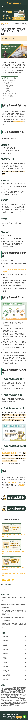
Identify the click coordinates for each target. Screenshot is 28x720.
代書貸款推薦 (20, 691)
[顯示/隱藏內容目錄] (14, 78)
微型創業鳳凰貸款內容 (8, 82)
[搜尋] (2, 589)
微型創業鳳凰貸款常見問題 (9, 97)
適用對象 (8, 83)
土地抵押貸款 (16, 695)
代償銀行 (17, 689)
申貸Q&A (6, 671)
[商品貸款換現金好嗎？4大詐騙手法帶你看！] (11, 544)
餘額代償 (12, 705)
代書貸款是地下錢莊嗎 (9, 693)
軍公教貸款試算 (7, 702)
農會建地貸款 (13, 703)
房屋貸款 (5, 653)
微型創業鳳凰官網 (18, 122)
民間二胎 (15, 700)
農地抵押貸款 (17, 702)
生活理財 (5, 666)
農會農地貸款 (19, 703)
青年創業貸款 (12, 482)
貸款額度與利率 (9, 85)
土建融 (17, 697)
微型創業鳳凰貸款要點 (9, 453)
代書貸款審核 (13, 691)
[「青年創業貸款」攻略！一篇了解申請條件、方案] (11, 528)
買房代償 (18, 700)
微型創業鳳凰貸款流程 (8, 95)
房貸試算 (11, 700)
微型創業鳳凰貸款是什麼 (9, 80)
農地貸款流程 (22, 702)
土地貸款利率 (22, 695)
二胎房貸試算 (4, 688)
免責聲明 (18, 718)
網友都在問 (6, 675)
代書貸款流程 (5, 694)
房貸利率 (7, 700)
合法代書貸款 (5, 695)
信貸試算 (22, 694)
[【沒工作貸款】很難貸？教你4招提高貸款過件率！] (11, 561)
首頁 (2, 23)
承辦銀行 (8, 88)
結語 (4, 98)
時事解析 (5, 662)
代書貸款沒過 (21, 693)
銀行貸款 (5, 679)
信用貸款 (5, 641)
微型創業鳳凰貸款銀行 (8, 584)
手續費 (7, 90)
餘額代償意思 (17, 705)
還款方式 (8, 91)
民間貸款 (21, 485)
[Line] (24, 716)
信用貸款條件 (11, 694)
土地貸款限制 (11, 697)
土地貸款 (5, 649)
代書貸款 (5, 636)
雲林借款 (6, 705)
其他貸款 (6, 23)
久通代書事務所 (14, 3)
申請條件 (8, 86)
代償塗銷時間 (18, 688)
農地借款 (13, 702)
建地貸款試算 (21, 697)
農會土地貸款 (8, 703)
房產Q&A (6, 658)
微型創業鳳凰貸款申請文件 (9, 93)
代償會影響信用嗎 (13, 688)
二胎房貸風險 (10, 688)
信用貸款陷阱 (17, 694)
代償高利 (22, 689)
